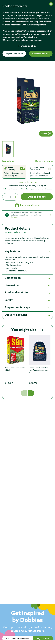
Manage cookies (27, 46)
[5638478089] (40, 350)
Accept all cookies (41, 54)
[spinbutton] (10, 196)
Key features (8, 161)
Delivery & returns (44, 161)
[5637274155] (15, 350)
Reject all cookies (14, 54)
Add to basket (36, 197)
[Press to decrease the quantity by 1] (4, 196)
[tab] (8, 149)
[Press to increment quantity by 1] (15, 196)
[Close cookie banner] (51, 4)
